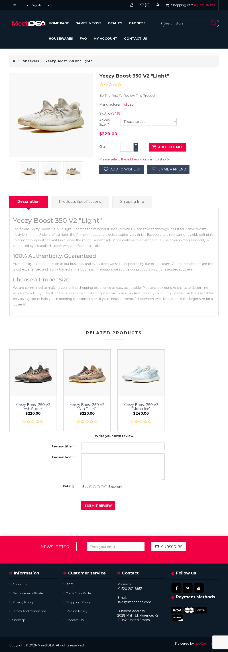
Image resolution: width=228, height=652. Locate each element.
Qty (102, 146)
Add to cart (170, 147)
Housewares (61, 39)
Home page (59, 23)
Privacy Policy (22, 602)
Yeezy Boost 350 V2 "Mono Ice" (141, 407)
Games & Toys (88, 23)
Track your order (79, 593)
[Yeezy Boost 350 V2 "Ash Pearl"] (87, 373)
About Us (19, 584)
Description (28, 201)
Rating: (69, 486)
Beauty (115, 23)
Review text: (62, 457)
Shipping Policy (78, 602)
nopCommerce (207, 644)
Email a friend (172, 169)
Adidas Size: (104, 122)
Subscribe (172, 547)
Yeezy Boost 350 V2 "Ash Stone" (33, 407)
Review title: (62, 446)
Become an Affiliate (27, 593)
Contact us (135, 39)
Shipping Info (132, 201)
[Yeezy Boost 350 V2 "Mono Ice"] (141, 373)
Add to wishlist (125, 169)
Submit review (98, 506)
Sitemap (18, 620)
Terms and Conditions (29, 611)
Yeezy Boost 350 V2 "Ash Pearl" (87, 407)
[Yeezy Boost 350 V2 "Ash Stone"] (33, 373)
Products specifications (80, 201)
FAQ (83, 39)
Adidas (128, 105)
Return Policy (76, 611)
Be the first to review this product (127, 96)
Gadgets (137, 23)
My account (105, 39)
